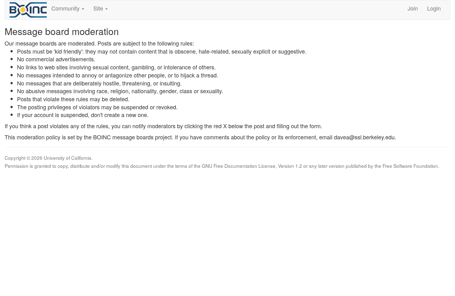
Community (66, 8)
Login (434, 8)
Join (413, 8)
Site (99, 8)
